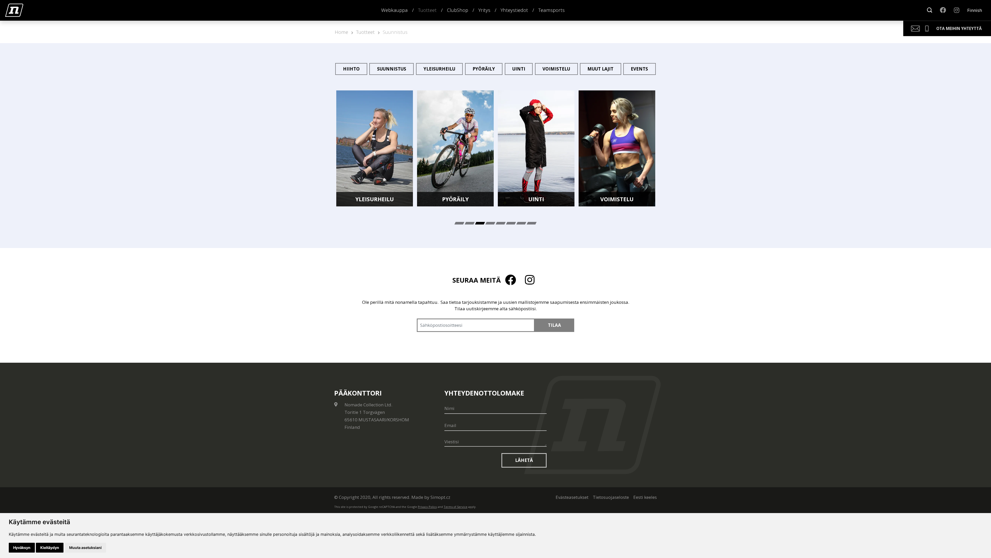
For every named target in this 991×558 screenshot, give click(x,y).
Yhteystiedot (514, 10)
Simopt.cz (440, 497)
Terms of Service (455, 507)
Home (341, 32)
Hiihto (351, 69)
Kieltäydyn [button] (49, 547)
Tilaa (554, 325)
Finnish (974, 10)
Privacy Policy (427, 507)
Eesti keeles (645, 497)
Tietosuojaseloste (611, 497)
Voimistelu (556, 69)
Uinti (518, 69)
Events (639, 69)
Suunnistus (395, 32)
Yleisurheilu (439, 69)
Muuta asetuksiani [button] (85, 547)
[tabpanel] (374, 148)
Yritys (484, 10)
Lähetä (524, 460)
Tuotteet (427, 10)
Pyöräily (484, 69)
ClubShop (457, 10)
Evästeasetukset (572, 497)
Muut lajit (600, 69)
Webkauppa (394, 10)
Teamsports (551, 10)
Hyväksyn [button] (21, 547)
